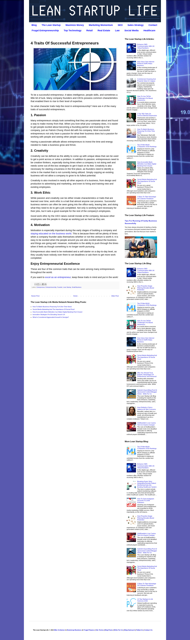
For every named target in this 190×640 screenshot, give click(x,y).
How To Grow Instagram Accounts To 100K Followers (145, 500)
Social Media (131, 30)
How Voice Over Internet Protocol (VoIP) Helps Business (145, 63)
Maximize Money (75, 25)
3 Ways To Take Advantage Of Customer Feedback (146, 197)
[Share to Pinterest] (45, 284)
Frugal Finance (89, 630)
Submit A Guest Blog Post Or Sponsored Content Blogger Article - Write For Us (147, 392)
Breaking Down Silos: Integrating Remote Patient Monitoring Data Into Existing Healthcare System (147, 484)
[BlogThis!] (38, 284)
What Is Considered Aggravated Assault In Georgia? (51, 317)
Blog (34, 25)
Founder (59, 287)
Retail (89, 30)
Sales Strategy (136, 25)
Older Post (115, 296)
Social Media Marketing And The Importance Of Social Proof (53, 309)
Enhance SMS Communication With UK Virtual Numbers (145, 46)
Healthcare (149, 30)
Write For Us (118, 630)
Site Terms (100, 630)
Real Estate (104, 30)
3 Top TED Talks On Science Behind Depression (147, 115)
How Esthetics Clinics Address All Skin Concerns (146, 408)
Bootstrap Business (74, 630)
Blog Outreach (129, 630)
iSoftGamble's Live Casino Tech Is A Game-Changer (146, 424)
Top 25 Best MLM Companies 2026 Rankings (147, 146)
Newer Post (35, 296)
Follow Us (139, 630)
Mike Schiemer (59, 630)
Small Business (76, 287)
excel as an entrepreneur (58, 277)
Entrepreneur (41, 287)
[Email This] (35, 284)
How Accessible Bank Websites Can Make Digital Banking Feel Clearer (57, 312)
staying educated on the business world (51, 233)
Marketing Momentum (101, 25)
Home (75, 296)
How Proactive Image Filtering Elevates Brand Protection (145, 288)
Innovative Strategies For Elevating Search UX (49, 314)
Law (117, 30)
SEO (120, 25)
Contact (153, 25)
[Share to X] (40, 284)
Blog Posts (109, 630)
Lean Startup (67, 287)
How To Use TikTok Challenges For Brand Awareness (145, 98)
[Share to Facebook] (43, 284)
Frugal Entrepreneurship (45, 30)
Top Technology (72, 30)
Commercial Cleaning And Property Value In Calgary (146, 80)
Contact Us (148, 630)
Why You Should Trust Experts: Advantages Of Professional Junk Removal (147, 374)
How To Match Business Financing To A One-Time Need (52, 307)
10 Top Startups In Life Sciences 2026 (145, 600)
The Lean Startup (51, 25)
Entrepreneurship (50, 287)
